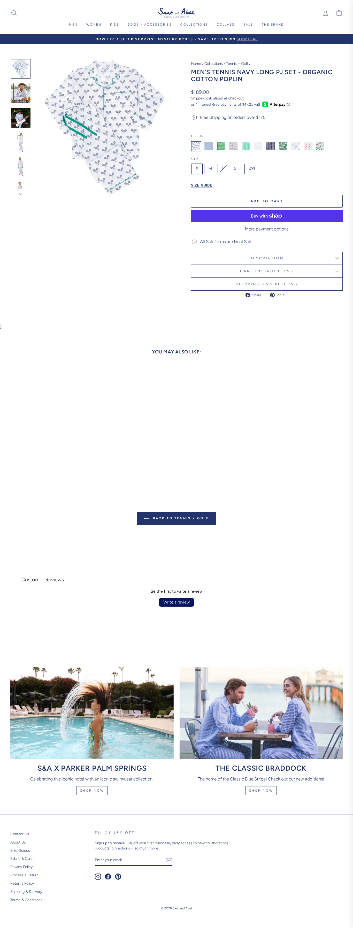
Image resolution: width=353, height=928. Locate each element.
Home (196, 63)
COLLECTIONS (194, 24)
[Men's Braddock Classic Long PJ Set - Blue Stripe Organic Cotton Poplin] (208, 146)
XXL (252, 168)
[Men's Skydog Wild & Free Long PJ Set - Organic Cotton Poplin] (320, 146)
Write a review (176, 602)
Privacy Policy (21, 866)
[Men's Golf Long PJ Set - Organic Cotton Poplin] (258, 146)
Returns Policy (22, 883)
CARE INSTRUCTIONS (266, 271)
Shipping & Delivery (26, 891)
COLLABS (226, 24)
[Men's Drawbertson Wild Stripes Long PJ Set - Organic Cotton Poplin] (246, 146)
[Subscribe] (169, 860)
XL (236, 168)
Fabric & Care (21, 858)
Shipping (198, 98)
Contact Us (19, 834)
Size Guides (20, 850)
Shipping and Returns (267, 284)
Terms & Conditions (26, 900)
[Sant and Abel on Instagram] (98, 876)
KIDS (114, 24)
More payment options (267, 228)
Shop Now (92, 790)
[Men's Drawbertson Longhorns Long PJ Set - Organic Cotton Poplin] (233, 146)
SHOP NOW (261, 790)
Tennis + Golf (237, 63)
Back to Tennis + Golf (180, 518)
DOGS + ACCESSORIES (150, 24)
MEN (73, 24)
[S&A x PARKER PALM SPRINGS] (92, 713)
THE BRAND (273, 24)
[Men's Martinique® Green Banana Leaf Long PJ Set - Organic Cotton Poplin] (283, 146)
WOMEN (93, 24)
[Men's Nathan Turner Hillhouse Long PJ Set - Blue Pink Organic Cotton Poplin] (295, 146)
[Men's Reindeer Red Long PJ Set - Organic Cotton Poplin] (308, 146)
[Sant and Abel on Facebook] (108, 876)
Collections (213, 63)
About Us (18, 842)
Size (197, 159)
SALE (248, 24)
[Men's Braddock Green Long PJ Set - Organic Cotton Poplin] (221, 146)
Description (267, 258)
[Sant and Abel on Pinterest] (118, 876)
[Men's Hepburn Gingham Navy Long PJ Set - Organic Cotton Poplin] (270, 146)
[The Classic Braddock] (261, 713)
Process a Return (24, 875)
